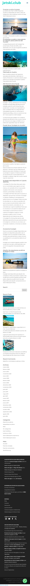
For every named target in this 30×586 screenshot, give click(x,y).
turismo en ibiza (21, 14)
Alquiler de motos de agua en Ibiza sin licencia (15, 543)
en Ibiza (13, 478)
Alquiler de (7, 476)
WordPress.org (7, 450)
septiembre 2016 (7, 411)
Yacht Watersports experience (11, 435)
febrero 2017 (6, 400)
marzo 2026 (6, 367)
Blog (5, 501)
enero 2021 (6, 376)
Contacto (6, 503)
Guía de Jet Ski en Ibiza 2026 (11, 526)
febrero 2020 (6, 380)
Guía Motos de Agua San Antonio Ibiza (13, 530)
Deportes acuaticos (8, 422)
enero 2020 (6, 382)
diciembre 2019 (7, 385)
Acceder (5, 443)
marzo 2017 (6, 398)
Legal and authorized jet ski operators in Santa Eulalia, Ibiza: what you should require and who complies (14, 336)
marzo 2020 (6, 378)
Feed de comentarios (8, 448)
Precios (16, 474)
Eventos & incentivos (9, 487)
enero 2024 (6, 371)
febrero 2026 (6, 369)
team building (13, 14)
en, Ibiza (14, 467)
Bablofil (5, 361)
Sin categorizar (7, 429)
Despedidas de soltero (9, 489)
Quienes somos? (8, 507)
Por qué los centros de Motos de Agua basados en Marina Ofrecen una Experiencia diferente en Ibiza (15, 566)
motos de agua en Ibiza (15, 476)
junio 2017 (5, 391)
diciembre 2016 (7, 405)
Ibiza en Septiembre (9, 569)
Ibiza (13, 474)
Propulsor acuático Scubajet (11, 9)
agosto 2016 (6, 414)
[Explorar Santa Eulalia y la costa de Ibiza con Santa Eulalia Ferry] (8, 306)
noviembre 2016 (7, 407)
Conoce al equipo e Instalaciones (12, 509)
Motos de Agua (8, 474)
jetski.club (7, 11)
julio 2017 (5, 389)
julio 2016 (5, 416)
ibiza (22, 12)
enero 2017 (6, 402)
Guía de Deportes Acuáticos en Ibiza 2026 (14, 536)
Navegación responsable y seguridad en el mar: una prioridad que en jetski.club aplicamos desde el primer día (14, 329)
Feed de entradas (7, 446)
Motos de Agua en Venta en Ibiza (12, 512)
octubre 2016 (6, 409)
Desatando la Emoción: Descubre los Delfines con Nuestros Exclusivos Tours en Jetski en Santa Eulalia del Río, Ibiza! (15, 353)
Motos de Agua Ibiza (9, 472)
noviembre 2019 (7, 387)
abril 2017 (5, 396)
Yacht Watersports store (9, 16)
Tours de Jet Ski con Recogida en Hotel (13, 552)
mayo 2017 (5, 394)
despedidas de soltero (14, 12)
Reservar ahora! (4, 585)
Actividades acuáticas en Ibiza (17, 361)
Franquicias (7, 505)
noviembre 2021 (7, 373)
